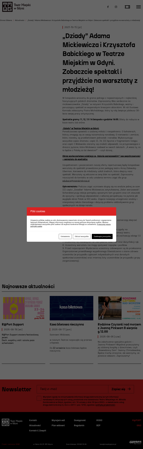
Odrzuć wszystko (82, 236)
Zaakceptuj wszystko (102, 236)
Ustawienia (65, 236)
